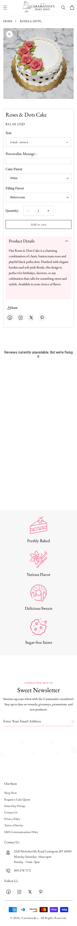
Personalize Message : (21, 153)
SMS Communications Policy (21, 832)
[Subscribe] (69, 721)
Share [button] (14, 308)
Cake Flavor (14, 169)
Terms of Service (13, 825)
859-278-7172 (22, 870)
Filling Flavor (15, 188)
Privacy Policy (12, 819)
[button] (5, 7)
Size (9, 133)
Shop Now (10, 793)
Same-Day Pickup (14, 806)
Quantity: (12, 210)
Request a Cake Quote (17, 799)
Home (7, 21)
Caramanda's (29, 918)
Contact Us (11, 812)
